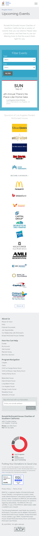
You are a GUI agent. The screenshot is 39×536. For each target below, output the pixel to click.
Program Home (7, 10)
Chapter (4, 362)
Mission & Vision (7, 322)
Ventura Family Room (9, 374)
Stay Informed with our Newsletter (15, 400)
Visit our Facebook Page (3, 431)
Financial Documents (8, 327)
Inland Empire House (8, 381)
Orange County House (9, 389)
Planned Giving (7, 352)
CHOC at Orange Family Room (12, 368)
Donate (4, 343)
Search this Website (32, 3)
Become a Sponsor (19, 176)
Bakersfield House (8, 378)
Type (5, 56)
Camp (4, 365)
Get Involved (6, 349)
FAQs (3, 324)
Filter (8, 73)
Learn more (5, 472)
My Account (6, 346)
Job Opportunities (8, 330)
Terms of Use (17, 489)
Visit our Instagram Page (7, 431)
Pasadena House (7, 392)
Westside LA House (8, 395)
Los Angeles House (8, 386)
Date (5, 64)
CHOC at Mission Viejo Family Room (13, 371)
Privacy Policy (6, 489)
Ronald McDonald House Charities (13, 335)
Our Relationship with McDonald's (13, 333)
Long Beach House (8, 383)
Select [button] (6, 59)
